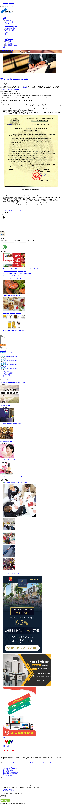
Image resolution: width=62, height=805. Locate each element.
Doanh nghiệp (5, 19)
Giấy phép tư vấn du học (10, 33)
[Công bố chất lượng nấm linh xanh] (14, 293)
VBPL (4, 47)
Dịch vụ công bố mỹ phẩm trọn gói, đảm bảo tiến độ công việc (13, 476)
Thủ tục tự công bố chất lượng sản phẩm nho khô (15, 278)
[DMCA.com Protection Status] (5, 801)
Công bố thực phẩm (9, 44)
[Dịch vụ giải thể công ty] (9, 403)
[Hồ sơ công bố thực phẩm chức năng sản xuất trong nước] (14, 271)
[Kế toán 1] (1, 364)
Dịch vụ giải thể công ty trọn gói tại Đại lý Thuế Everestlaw (12, 382)
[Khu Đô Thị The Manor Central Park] (22, 652)
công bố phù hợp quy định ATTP (25, 87)
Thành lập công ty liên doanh (11, 24)
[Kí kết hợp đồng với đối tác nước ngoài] (19, 516)
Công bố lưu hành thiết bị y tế (11, 45)
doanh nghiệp (6, 573)
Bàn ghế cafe (42, 762)
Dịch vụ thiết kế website (10, 30)
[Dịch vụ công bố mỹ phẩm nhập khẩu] (7, 457)
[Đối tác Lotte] (9, 753)
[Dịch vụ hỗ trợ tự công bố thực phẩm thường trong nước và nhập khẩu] (14, 266)
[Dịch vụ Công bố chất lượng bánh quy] (14, 310)
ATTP (24, 573)
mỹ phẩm (15, 573)
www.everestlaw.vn (22, 242)
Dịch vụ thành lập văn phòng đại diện (10, 768)
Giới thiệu (5, 18)
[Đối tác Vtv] (9, 744)
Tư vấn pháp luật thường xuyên (11, 21)
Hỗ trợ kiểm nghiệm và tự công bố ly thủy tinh (14, 330)
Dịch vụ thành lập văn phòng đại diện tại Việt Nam (10, 423)
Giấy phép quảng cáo (9, 34)
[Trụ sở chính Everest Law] (9, 530)
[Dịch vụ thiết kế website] (19, 735)
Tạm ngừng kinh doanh (9, 29)
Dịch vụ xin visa (6, 771)
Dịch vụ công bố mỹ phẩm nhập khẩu (8, 459)
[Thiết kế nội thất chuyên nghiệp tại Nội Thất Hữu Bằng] (27, 685)
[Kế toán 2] (1, 368)
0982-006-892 (5, 789)
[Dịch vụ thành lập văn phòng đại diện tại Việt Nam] (7, 421)
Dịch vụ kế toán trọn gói (7, 769)
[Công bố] (1, 360)
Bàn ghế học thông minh (33, 763)
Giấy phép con (6, 32)
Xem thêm (2, 760)
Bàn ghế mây (48, 762)
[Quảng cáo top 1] (29, 73)
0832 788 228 (3, 362)
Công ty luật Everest (7, 779)
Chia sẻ (1, 230)
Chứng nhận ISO (8, 41)
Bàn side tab (37, 762)
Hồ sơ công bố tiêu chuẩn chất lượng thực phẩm (11, 89)
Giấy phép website (8, 38)
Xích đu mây (15, 762)
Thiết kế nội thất (28, 762)
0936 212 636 (11, 3)
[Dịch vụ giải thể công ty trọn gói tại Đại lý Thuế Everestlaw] (12, 379)
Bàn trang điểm (21, 762)
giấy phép (11, 573)
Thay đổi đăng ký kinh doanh (11, 22)
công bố (18, 573)
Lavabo (53, 762)
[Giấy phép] (1, 356)
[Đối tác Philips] (6, 745)
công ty (1, 573)
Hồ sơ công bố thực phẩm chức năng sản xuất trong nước (17, 273)
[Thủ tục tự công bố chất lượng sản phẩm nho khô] (13, 275)
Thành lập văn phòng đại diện (11, 26)
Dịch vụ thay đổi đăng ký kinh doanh (10, 773)
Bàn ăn (33, 762)
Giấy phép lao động (9, 36)
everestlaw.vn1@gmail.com (8, 4)
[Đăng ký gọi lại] (4, 250)
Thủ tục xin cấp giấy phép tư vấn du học (10, 774)
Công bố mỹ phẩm (8, 43)
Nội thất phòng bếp (16, 763)
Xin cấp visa (7, 35)
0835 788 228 (3, 366)
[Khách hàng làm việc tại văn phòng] (9, 556)
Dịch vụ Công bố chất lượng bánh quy (12, 313)
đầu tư (27, 573)
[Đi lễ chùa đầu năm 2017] (9, 569)
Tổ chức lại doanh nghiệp (10, 28)
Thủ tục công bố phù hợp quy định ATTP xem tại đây (10, 210)
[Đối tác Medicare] (6, 746)
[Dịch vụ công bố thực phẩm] (6, 438)
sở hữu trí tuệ (30, 573)
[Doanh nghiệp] (1, 352)
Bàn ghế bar (43, 763)
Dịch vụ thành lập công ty (8, 767)
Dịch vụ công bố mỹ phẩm (8, 770)
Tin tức (4, 46)
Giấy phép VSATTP (9, 39)
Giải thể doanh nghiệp (9, 27)
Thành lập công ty (8, 20)
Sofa (40, 763)
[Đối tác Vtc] (5, 737)
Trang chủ (5, 17)
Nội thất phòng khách (8, 763)
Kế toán (4, 31)
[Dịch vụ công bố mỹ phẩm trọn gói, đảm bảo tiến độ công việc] (6, 474)
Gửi (1, 347)
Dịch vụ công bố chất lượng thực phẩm (10, 772)
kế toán (21, 573)
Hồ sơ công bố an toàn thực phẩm (14, 79)
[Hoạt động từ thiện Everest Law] (9, 543)
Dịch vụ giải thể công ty (5, 405)
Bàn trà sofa (48, 763)
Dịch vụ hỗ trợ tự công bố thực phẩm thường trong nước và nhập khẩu (21, 268)
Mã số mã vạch (8, 40)
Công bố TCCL (6, 42)
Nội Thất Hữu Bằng (8, 762)
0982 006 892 (5, 3)
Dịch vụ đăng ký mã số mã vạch (9, 775)
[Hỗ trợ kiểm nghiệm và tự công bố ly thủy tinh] (14, 328)
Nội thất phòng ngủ (24, 763)
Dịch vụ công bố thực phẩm (6, 441)
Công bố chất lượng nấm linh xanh (11, 295)
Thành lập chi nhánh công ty (10, 23)
